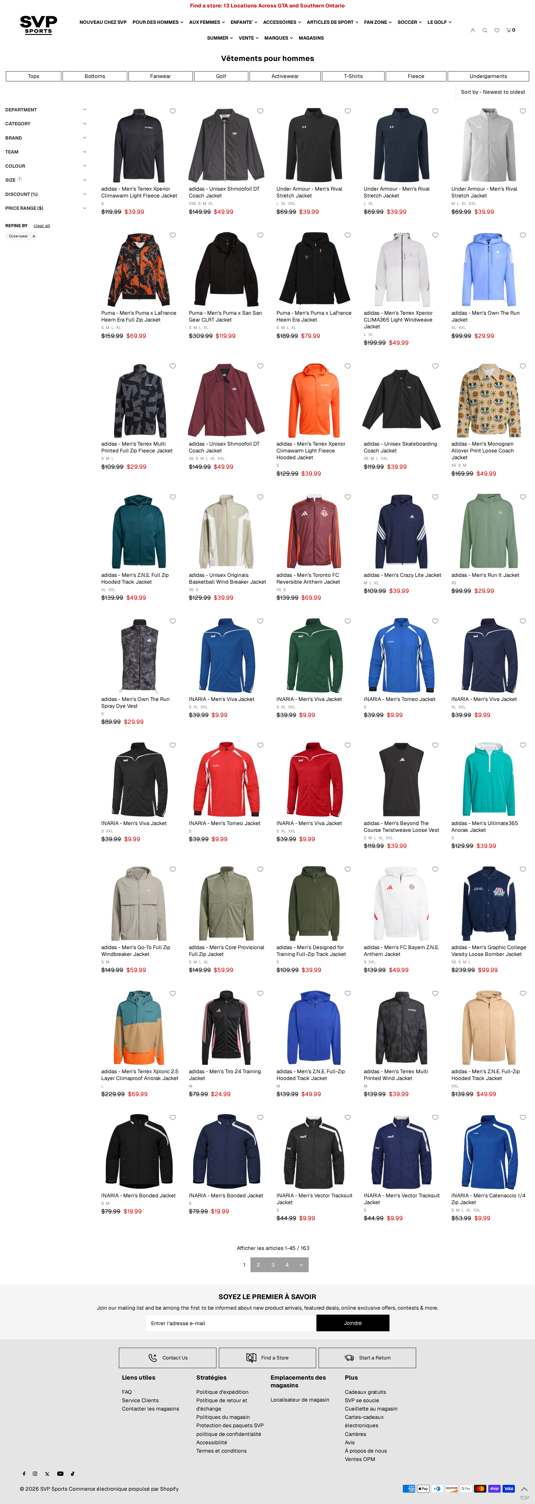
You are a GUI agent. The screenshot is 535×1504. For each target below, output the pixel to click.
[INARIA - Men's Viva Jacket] (226, 655)
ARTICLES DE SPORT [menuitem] (330, 22)
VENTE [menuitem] (246, 38)
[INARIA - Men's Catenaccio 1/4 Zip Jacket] (489, 1151)
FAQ (127, 1392)
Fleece (416, 76)
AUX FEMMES (204, 22)
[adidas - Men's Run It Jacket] (489, 531)
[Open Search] (485, 30)
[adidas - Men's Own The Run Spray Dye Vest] (139, 655)
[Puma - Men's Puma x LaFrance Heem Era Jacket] (314, 269)
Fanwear (160, 76)
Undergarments (488, 76)
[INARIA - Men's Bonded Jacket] (139, 1151)
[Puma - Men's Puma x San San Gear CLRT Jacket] (226, 269)
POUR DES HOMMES (156, 22)
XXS (192, 203)
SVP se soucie (362, 1400)
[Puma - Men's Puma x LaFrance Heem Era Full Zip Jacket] (139, 269)
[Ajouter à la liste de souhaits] (172, 111)
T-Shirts (353, 76)
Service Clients (140, 1400)
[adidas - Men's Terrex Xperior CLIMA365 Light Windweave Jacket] (401, 269)
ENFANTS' (242, 22)
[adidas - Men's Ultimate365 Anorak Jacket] (489, 779)
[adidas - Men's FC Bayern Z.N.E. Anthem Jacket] (401, 903)
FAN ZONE (375, 22)
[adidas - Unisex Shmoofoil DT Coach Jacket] (226, 145)
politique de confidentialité (228, 1434)
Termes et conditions (221, 1450)
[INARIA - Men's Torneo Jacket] (401, 655)
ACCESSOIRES (279, 22)
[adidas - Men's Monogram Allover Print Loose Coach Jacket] (489, 400)
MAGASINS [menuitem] (311, 38)
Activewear (285, 76)
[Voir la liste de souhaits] (497, 30)
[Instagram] (35, 1474)
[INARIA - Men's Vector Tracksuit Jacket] (314, 1151)
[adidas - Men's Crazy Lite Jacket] (401, 531)
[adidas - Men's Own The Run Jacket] (489, 269)
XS (191, 458)
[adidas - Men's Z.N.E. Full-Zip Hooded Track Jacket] (314, 1027)
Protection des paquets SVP (230, 1425)
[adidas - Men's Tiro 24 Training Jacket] (226, 1027)
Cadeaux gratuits (365, 1392)
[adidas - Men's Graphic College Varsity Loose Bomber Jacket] (489, 903)
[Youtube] (60, 1474)
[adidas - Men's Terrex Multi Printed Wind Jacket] (401, 1027)
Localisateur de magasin (300, 1399)
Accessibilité (211, 1442)
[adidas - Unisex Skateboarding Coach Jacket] (401, 400)
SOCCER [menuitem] (407, 22)
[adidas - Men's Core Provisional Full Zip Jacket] (226, 903)
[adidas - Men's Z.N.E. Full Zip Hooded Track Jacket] (139, 531)
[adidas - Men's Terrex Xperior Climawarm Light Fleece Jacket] (139, 145)
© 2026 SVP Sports (43, 1488)
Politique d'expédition (222, 1392)
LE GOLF (437, 22)
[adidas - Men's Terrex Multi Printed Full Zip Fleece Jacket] (139, 400)
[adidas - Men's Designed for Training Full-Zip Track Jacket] (314, 903)
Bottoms (95, 76)
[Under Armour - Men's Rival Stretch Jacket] (314, 145)
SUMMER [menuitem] (217, 38)
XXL (292, 203)
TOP (524, 1496)
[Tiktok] (72, 1474)
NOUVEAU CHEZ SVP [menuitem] (103, 22)
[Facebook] (24, 1474)
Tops (33, 76)
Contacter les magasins (150, 1408)
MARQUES (276, 38)
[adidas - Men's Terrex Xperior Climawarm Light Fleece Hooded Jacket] (314, 400)
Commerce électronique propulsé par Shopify (124, 1488)
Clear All (42, 225)
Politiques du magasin (223, 1417)
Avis (350, 1442)
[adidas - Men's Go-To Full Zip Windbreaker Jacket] (139, 903)
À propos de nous (366, 1450)
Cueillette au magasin (371, 1408)
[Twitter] (47, 1474)
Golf (221, 76)
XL (210, 203)
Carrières (355, 1434)
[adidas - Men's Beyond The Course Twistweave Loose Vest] (401, 779)
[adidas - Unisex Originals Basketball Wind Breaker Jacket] (226, 531)
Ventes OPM (360, 1459)
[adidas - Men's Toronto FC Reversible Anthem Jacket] (314, 531)
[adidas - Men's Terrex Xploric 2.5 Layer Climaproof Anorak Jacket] (139, 1027)
